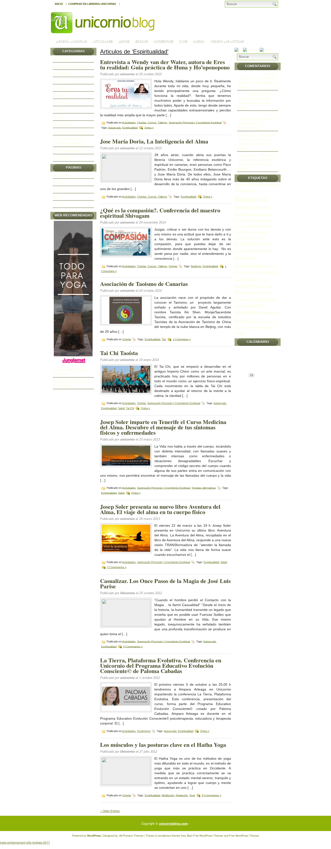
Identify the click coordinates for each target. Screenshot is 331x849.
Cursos (58, 190)
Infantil (251, 279)
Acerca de (60, 175)
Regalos (239, 306)
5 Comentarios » (133, 646)
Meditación (168, 795)
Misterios (243, 292)
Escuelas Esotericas (253, 254)
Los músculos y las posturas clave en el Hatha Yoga (163, 744)
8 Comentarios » (211, 795)
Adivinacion (241, 185)
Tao (164, 339)
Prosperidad (244, 299)
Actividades (103, 41)
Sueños (254, 322)
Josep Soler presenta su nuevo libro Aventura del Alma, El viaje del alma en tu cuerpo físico (160, 509)
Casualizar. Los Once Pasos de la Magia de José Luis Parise (165, 583)
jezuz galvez (246, 135)
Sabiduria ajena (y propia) (71, 132)
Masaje (264, 280)
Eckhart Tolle (257, 238)
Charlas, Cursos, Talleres (70, 66)
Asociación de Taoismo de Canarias (144, 283)
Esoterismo (61, 88)
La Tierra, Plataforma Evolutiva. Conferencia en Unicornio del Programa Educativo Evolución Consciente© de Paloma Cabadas (160, 665)
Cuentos (59, 81)
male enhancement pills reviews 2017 (25, 842)
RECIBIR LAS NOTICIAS (227, 41)
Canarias (262, 214)
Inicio (59, 3)
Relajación (182, 795)
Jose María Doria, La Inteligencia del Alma (154, 141)
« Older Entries (110, 811)
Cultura (261, 232)
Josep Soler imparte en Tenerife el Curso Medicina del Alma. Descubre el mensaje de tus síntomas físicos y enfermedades (163, 427)
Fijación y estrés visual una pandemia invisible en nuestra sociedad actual (257, 80)
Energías (243, 251)
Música (199, 41)
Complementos (64, 73)
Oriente (58, 117)
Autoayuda (114, 127)
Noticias (59, 110)
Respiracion (247, 312)
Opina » (149, 127)
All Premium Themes (131, 835)
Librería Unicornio (71, 41)
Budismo (196, 266)
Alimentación (246, 190)
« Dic (238, 388)
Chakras (240, 220)
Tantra (273, 321)
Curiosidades (242, 238)
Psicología (265, 299)
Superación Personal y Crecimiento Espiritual (69, 141)
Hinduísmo (268, 272)
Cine (251, 233)
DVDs (183, 41)
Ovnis (267, 292)
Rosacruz (270, 312)
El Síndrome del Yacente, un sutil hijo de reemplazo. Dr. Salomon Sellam (254, 100)
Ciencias (248, 226)
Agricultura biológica (263, 184)
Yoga (192, 795)
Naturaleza (61, 102)
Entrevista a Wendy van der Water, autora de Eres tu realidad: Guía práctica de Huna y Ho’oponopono (165, 64)
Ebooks (141, 41)
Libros (123, 41)
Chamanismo (255, 220)
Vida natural (62, 158)
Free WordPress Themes (208, 835)
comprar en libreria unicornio (92, 3)
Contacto (60, 182)
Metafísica (264, 286)
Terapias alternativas (67, 151)
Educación (263, 243)
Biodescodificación (253, 207)
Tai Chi (130, 408)
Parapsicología (64, 124)
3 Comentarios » (116, 567)
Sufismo (263, 322)
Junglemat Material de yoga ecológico (72, 371)
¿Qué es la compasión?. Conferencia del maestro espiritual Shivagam (160, 213)
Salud (121, 408)
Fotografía (250, 272)
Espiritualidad (130, 127)
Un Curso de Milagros (257, 327)
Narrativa (60, 95)
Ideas (57, 197)
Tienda (58, 204)
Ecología (243, 243)
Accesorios (163, 41)
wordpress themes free (172, 835)
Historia (239, 280)
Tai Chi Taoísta (119, 353)
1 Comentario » (182, 339)
